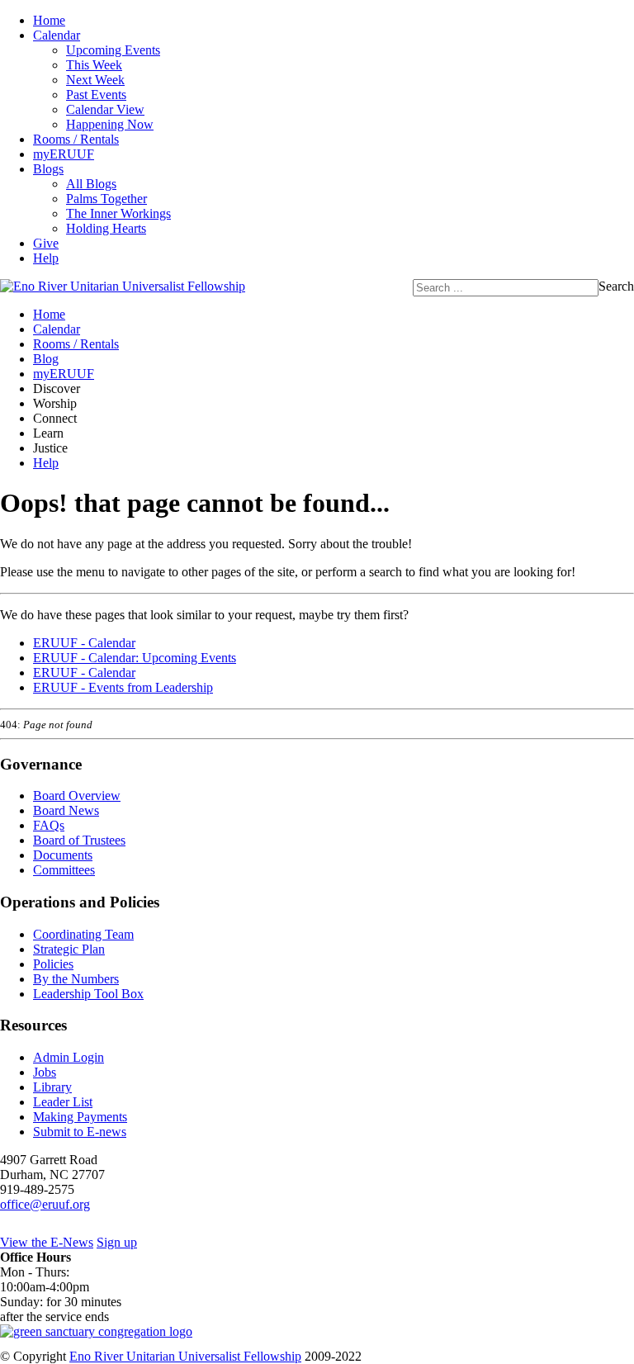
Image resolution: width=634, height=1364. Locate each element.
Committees (64, 870)
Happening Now (110, 124)
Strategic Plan (69, 949)
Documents (62, 855)
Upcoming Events (113, 50)
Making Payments (80, 1117)
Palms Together (106, 199)
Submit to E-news (79, 1132)
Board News (66, 810)
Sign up (117, 1242)
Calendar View (105, 109)
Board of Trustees (79, 840)
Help (46, 258)
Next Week (95, 80)
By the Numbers (76, 979)
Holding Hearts (106, 228)
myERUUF (63, 154)
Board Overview (77, 796)
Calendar (56, 35)
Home (49, 20)
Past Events (96, 95)
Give (46, 243)
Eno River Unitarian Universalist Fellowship (185, 1356)
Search (616, 286)
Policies (53, 964)
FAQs (48, 825)
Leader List (62, 1102)
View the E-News (46, 1242)
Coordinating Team (83, 934)
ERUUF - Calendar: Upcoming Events (134, 658)
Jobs (44, 1072)
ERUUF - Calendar (84, 643)
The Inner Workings (118, 213)
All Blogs (91, 184)
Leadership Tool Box (88, 994)
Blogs (48, 169)
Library (52, 1087)
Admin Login (68, 1057)
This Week (94, 65)
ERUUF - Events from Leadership (123, 687)
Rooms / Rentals (76, 139)
